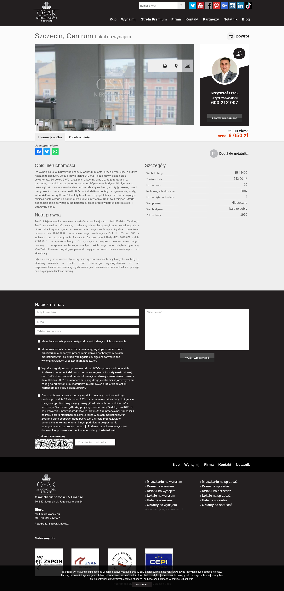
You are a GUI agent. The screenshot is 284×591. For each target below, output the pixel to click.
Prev (37, 125)
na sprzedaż (220, 482)
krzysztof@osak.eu (225, 98)
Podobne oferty (79, 137)
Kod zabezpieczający (51, 436)
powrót (242, 36)
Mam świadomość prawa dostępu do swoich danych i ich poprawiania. (84, 341)
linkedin (240, 5)
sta (232, 5)
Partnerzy (211, 19)
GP (224, 5)
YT (200, 5)
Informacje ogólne (50, 137)
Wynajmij (128, 19)
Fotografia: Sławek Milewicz (52, 523)
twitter (192, 5)
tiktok (248, 5)
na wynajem (164, 482)
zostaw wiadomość (224, 117)
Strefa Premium (154, 19)
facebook (208, 5)
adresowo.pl (175, 509)
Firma (176, 19)
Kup (113, 19)
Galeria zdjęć (187, 66)
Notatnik (230, 19)
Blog (246, 19)
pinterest (216, 5)
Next (114, 125)
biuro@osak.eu (50, 513)
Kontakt (191, 19)
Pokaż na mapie (176, 66)
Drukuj (165, 66)
